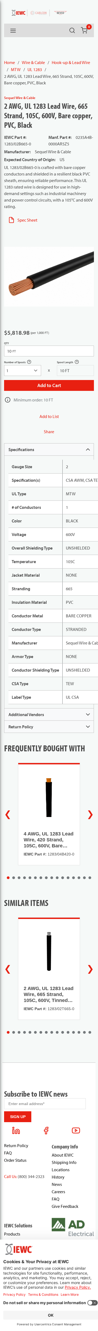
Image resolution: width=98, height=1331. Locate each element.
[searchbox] (22, 370)
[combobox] (22, 370)
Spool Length (71, 362)
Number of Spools (20, 362)
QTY (6, 343)
